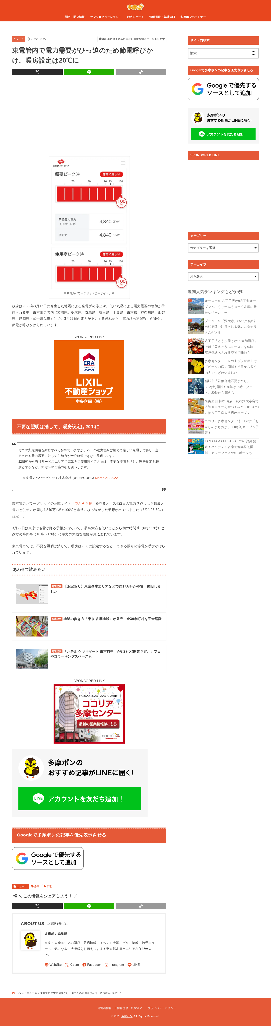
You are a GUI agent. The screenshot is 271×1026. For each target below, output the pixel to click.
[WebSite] (53, 965)
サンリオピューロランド (106, 16)
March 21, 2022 (106, 478)
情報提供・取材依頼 (162, 16)
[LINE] (133, 965)
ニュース (18, 39)
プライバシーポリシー (162, 1008)
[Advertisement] (89, 114)
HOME (20, 993)
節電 (49, 886)
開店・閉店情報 (75, 16)
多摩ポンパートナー (193, 16)
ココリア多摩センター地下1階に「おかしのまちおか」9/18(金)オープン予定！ (232, 426)
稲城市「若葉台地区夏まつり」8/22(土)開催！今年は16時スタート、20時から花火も (229, 386)
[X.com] (72, 965)
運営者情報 (105, 1008)
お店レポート (135, 16)
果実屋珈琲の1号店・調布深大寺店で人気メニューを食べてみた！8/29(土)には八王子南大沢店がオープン (232, 407)
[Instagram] (114, 965)
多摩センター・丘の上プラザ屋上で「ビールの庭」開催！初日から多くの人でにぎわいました (231, 366)
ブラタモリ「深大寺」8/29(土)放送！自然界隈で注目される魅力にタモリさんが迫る (232, 326)
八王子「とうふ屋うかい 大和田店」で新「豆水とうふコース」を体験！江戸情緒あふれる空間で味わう (231, 346)
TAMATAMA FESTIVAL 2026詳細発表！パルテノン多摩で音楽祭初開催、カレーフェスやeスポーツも (230, 447)
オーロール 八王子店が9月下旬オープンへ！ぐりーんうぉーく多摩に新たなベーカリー (231, 306)
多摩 (37, 886)
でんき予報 (83, 503)
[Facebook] (92, 965)
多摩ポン (127, 1016)
